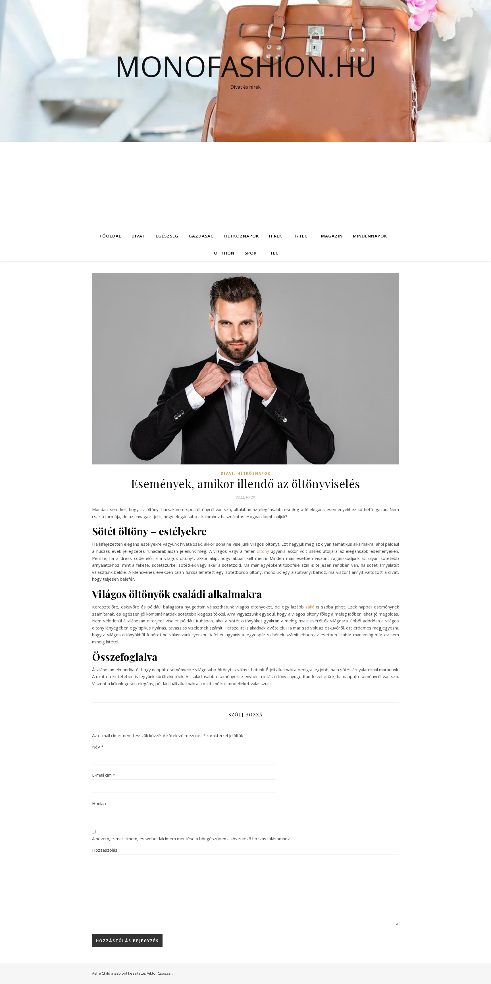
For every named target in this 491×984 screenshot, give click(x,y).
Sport (252, 253)
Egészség (167, 236)
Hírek (275, 236)
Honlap (99, 803)
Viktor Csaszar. (160, 973)
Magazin (332, 236)
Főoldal (110, 236)
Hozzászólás (104, 850)
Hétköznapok (241, 236)
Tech (276, 253)
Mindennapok (370, 236)
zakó (310, 607)
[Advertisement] (245, 184)
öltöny (263, 551)
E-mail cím (103, 775)
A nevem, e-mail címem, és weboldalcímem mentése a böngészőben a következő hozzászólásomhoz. (191, 838)
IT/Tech (301, 236)
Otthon (224, 253)
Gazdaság (201, 236)
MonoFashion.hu (245, 66)
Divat (138, 236)
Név (97, 747)
